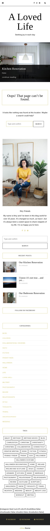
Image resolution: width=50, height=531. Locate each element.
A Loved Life (25, 21)
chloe (22, 528)
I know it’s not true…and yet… (31, 278)
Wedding (19, 490)
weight (29, 490)
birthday (17, 438)
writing (30, 495)
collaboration (23, 447)
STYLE (5, 402)
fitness (42, 451)
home (32, 464)
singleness (10, 486)
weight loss (40, 490)
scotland (23, 482)
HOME (5, 367)
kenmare (10, 473)
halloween (41, 455)
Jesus (30, 469)
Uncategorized (9, 417)
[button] (3, 3)
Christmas (9, 447)
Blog (5, 333)
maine (29, 473)
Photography (10, 477)
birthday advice (31, 438)
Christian (25, 442)
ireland (41, 464)
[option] (25, 62)
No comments (23, 265)
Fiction (6, 353)
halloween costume (25, 460)
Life (4, 372)
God (31, 455)
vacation (8, 490)
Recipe (5, 392)
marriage (39, 473)
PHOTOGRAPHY (9, 387)
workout (20, 495)
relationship (25, 477)
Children (7, 338)
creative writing (11, 451)
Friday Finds (8, 358)
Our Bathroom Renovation (32, 293)
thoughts (30, 486)
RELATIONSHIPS (9, 397)
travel (41, 486)
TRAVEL (5, 412)
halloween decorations (16, 464)
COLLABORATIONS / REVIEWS (14, 343)
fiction (33, 451)
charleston (12, 442)
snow (21, 486)
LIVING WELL (7, 377)
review (13, 482)
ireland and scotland (15, 469)
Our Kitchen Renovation (31, 262)
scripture (35, 482)
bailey (7, 438)
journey (40, 469)
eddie (24, 451)
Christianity (37, 442)
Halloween (7, 363)
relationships (40, 477)
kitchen (20, 473)
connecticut (39, 447)
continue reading (9, 77)
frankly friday (10, 455)
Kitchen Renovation (14, 68)
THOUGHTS (7, 407)
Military (6, 382)
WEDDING (6, 421)
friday (23, 455)
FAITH (5, 348)
